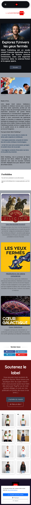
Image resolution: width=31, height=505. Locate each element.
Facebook (10, 351)
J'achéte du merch (15, 399)
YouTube (22, 354)
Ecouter (15, 67)
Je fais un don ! (15, 404)
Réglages (16, 497)
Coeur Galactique (15, 327)
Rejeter (16, 501)
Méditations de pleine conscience (15, 274)
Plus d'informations (12, 490)
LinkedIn (10, 354)
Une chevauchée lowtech (15, 224)
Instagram (22, 351)
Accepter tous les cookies (16, 494)
